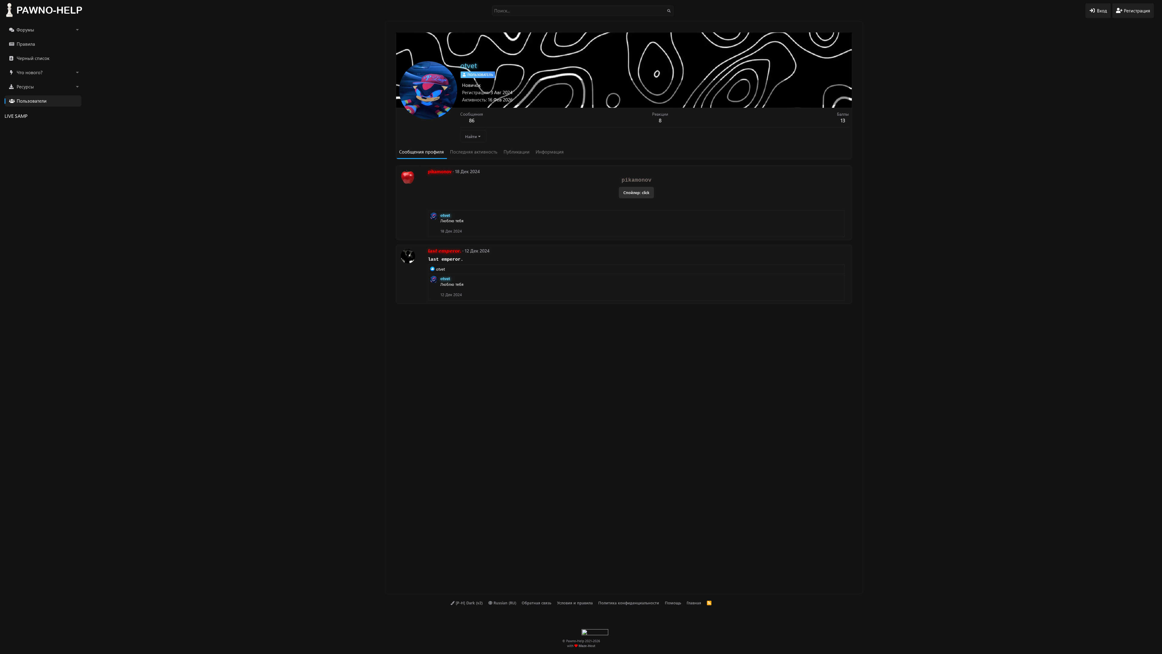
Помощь (673, 602)
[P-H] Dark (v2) (469, 602)
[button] (77, 29)
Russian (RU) (504, 602)
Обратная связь (536, 602)
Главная (694, 602)
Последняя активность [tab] (473, 152)
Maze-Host (587, 645)
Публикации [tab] (517, 152)
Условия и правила (575, 602)
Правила (26, 44)
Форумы (25, 30)
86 (471, 120)
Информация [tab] (550, 152)
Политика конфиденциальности (628, 602)
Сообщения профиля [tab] (421, 152)
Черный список (33, 58)
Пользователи (32, 101)
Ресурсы (25, 87)
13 (843, 120)
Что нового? (30, 72)
